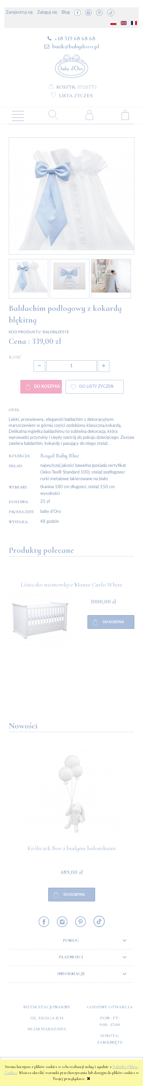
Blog (66, 12)
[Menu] (18, 115)
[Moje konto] (89, 114)
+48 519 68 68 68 (75, 38)
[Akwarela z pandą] (40, 641)
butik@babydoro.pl (75, 46)
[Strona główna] (71, 65)
